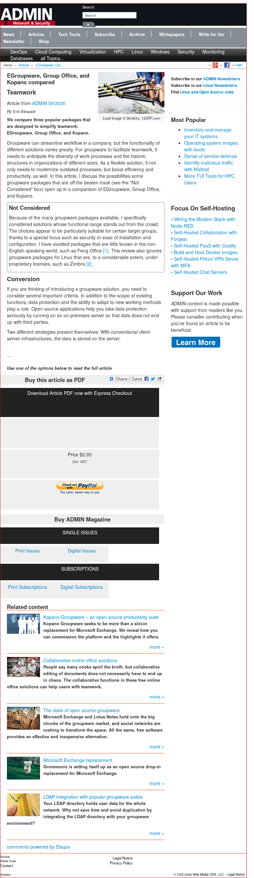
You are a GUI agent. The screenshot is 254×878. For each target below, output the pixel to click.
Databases (21, 58)
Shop (44, 41)
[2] (89, 263)
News (8, 34)
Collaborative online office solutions (80, 660)
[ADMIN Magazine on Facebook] (226, 64)
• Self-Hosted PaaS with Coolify (203, 245)
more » (156, 646)
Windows (160, 51)
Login (238, 64)
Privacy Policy (121, 862)
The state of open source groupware (81, 710)
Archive (137, 34)
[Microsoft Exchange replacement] (23, 767)
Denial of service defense (210, 156)
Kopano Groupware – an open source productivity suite (101, 617)
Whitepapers (172, 34)
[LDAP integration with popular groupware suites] (23, 804)
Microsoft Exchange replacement (77, 760)
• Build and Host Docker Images (204, 252)
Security (186, 51)
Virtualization (92, 51)
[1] (105, 250)
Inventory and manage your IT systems (208, 132)
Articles (36, 34)
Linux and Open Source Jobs (207, 92)
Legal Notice (123, 857)
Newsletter (13, 41)
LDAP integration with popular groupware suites (93, 796)
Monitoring (213, 51)
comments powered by (38, 846)
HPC (119, 51)
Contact (6, 865)
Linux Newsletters (220, 85)
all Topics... (52, 58)
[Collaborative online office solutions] (23, 666)
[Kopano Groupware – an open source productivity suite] (23, 623)
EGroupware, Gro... (50, 65)
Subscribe (105, 34)
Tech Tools (69, 34)
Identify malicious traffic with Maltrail (208, 165)
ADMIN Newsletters (221, 79)
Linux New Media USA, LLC (204, 874)
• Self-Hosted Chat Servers (199, 272)
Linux (137, 51)
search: (88, 7)
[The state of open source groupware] (23, 717)
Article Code (8, 861)
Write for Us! (211, 34)
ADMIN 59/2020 (48, 103)
